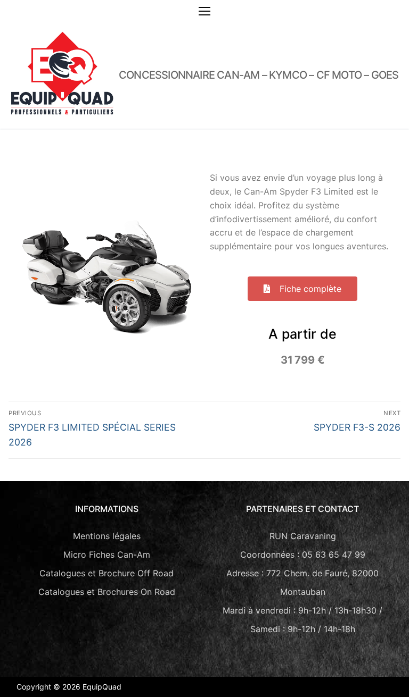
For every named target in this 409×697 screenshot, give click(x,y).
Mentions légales (107, 536)
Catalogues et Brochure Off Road (106, 573)
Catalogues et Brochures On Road (106, 591)
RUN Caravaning (302, 536)
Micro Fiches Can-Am (106, 554)
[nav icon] (204, 11)
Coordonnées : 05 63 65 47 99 (302, 554)
